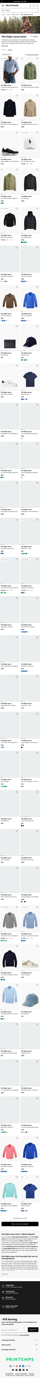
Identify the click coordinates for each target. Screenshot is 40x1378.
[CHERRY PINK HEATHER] (24, 1132)
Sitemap (31, 1373)
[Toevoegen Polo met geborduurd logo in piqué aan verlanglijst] (37, 405)
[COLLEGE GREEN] (26, 360)
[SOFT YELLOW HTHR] (21, 1132)
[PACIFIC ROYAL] (21, 1171)
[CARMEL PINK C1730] (21, 631)
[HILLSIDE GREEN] (4, 1132)
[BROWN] (23, 825)
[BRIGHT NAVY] (4, 1210)
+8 (7, 1210)
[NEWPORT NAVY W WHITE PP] (21, 281)
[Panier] (37, 5)
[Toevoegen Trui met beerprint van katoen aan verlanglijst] (17, 1061)
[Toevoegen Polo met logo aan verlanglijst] (17, 753)
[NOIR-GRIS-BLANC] (21, 786)
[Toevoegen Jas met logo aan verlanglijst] (37, 170)
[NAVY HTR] (26, 1132)
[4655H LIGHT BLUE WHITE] (1, 1018)
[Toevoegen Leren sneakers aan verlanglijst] (17, 831)
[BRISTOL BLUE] (24, 281)
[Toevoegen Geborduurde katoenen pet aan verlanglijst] (17, 1024)
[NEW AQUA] (1, 1210)
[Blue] (21, 592)
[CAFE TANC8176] (23, 553)
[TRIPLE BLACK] (21, 747)
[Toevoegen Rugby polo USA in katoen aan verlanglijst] (17, 677)
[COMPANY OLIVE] (26, 242)
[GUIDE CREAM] (23, 438)
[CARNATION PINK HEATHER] (23, 1132)
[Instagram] (16, 1370)
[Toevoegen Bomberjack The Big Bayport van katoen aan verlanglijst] (17, 405)
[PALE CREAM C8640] (4, 281)
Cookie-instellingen (21, 1373)
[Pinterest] (23, 1370)
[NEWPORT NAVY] (2, 203)
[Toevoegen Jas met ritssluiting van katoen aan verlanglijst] (37, 58)
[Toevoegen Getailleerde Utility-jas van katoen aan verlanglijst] (37, 95)
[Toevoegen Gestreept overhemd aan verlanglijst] (17, 520)
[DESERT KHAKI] (23, 901)
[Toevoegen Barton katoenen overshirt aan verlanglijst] (17, 868)
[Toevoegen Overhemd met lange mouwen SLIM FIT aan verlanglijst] (17, 58)
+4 (28, 360)
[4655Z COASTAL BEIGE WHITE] (6, 1018)
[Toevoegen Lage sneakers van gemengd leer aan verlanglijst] (17, 132)
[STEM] (21, 671)
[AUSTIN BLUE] (23, 281)
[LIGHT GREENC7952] (4, 786)
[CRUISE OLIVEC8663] (2, 786)
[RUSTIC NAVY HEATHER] (4, 979)
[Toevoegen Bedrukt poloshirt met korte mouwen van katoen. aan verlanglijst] (37, 1061)
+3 (7, 281)
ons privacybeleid (24, 1335)
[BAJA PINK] (23, 360)
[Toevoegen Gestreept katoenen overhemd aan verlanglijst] (17, 985)
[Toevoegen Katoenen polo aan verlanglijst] (37, 365)
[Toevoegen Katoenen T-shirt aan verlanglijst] (37, 520)
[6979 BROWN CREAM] (6, 592)
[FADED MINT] (2, 1132)
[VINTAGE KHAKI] (21, 438)
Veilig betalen (10, 1285)
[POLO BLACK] (21, 242)
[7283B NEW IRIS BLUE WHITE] (1, 553)
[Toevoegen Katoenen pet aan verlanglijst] (37, 326)
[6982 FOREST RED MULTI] (1, 592)
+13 (28, 281)
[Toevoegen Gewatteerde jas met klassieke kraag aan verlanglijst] (37, 868)
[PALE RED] (1, 1171)
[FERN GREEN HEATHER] (2, 979)
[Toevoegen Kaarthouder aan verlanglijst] (17, 326)
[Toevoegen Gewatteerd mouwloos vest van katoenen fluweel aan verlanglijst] (17, 483)
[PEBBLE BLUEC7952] (6, 281)
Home (3, 14)
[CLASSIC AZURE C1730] (26, 631)
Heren (8, 14)
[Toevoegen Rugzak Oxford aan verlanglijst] (37, 1024)
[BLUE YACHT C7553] (26, 399)
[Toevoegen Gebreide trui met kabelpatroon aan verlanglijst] (17, 1177)
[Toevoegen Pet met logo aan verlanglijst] (37, 985)
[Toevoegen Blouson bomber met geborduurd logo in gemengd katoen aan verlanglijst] (17, 637)
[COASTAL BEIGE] (1, 1132)
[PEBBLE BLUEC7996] (6, 786)
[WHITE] (1, 281)
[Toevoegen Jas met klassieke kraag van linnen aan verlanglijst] (17, 170)
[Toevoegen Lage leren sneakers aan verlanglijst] (17, 365)
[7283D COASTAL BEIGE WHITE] (4, 553)
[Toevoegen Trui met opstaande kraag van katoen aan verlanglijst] (37, 1098)
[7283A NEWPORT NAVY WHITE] (2, 553)
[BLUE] (23, 592)
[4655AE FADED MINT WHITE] (2, 1018)
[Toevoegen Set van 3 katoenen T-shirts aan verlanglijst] (37, 753)
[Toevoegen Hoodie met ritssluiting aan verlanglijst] (37, 598)
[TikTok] (20, 1370)
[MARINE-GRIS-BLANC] (23, 786)
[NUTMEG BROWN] (24, 438)
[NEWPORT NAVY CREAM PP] (21, 360)
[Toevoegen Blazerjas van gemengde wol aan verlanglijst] (17, 95)
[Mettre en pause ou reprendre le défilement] (2, 1)
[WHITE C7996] (1, 786)
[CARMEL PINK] (26, 281)
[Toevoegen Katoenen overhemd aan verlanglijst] (17, 208)
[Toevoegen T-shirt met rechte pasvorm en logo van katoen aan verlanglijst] (17, 714)
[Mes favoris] (34, 5)
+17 (28, 399)
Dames (10, 50)
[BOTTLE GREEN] (23, 242)
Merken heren (15, 14)
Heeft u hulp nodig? (12, 1306)
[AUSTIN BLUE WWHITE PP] (24, 671)
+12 (28, 631)
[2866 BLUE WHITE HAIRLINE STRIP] (21, 940)
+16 (28, 671)
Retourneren (9, 1297)
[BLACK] (21, 825)
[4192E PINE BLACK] (4, 592)
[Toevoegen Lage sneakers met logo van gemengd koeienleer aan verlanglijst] (37, 714)
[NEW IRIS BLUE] (21, 320)
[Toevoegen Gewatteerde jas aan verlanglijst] (37, 208)
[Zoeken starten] (3, 10)
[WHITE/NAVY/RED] (23, 747)
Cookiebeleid (9, 1373)
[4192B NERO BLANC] (2, 592)
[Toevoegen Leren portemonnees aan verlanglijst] (37, 792)
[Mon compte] (30, 5)
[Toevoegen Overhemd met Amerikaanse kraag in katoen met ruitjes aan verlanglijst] (17, 559)
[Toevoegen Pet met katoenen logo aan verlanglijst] (37, 132)
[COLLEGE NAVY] (21, 901)
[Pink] (24, 592)
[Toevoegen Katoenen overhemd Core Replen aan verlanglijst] (37, 907)
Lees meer (5, 46)
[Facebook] (13, 1370)
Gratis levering (10, 1291)
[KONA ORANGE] (6, 1132)
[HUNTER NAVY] (1, 979)
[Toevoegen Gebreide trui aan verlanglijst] (17, 792)
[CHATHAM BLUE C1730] (24, 631)
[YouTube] (27, 1370)
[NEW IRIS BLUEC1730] (26, 553)
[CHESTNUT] (1, 320)
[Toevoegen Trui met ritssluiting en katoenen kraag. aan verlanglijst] (17, 946)
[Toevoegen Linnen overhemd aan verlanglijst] (37, 247)
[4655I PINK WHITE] (4, 1018)
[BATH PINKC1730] (24, 399)
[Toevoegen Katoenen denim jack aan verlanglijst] (37, 831)
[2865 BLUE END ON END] (23, 940)
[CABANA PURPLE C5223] (26, 1210)
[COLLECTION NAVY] (24, 242)
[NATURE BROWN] (2, 281)
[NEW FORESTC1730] (24, 553)
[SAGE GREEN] (1, 203)
